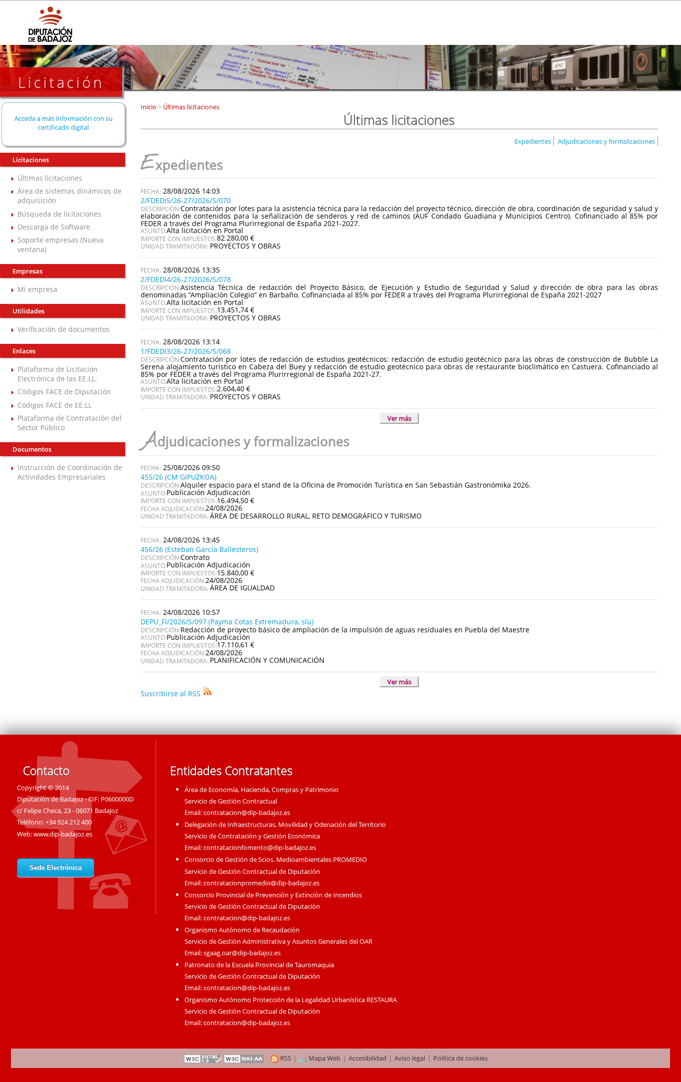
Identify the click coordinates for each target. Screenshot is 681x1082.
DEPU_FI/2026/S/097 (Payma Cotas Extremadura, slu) (227, 621)
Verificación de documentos (63, 329)
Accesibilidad (367, 1058)
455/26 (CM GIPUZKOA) (178, 477)
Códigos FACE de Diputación (64, 391)
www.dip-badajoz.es (62, 833)
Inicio (149, 106)
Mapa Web (323, 1058)
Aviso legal (409, 1058)
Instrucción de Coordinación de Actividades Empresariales (69, 472)
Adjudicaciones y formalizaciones (606, 141)
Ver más (399, 418)
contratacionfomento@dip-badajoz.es (259, 847)
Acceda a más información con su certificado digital (63, 123)
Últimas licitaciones (49, 178)
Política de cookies (460, 1058)
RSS (285, 1058)
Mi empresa (37, 289)
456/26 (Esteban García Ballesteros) (199, 549)
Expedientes (532, 141)
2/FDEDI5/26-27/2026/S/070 (186, 200)
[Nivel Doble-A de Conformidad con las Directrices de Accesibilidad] (244, 1058)
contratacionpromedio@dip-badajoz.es (261, 882)
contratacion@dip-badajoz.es (246, 812)
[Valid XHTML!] (203, 1058)
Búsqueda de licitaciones (59, 214)
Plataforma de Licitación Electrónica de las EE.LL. (57, 373)
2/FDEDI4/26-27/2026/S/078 (186, 279)
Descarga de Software (53, 227)
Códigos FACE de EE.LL (54, 405)
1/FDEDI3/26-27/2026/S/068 (186, 351)
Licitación (61, 82)
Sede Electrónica (55, 867)
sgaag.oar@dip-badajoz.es (242, 952)
